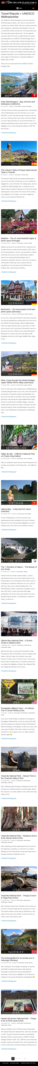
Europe (23, 106)
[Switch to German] (33, 8)
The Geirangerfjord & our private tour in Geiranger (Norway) (17, 959)
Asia (26, 513)
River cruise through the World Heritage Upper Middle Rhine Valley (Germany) (18, 381)
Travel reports (18, 106)
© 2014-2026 (5, 1063)
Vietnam (29, 513)
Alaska (9, 647)
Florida (2, 715)
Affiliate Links (14, 1063)
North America (27, 645)
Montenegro (29, 106)
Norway (30, 962)
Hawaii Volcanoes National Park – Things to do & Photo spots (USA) (18, 1019)
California (10, 782)
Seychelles (29, 458)
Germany (31, 314)
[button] (19, 8)
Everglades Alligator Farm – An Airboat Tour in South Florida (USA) (17, 709)
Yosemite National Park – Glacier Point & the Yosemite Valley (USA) (18, 777)
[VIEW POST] (19, 85)
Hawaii (9, 1025)
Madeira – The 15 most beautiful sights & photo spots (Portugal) (18, 239)
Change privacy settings (28, 1063)
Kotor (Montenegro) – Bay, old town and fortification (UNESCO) (18, 103)
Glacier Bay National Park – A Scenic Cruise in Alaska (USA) (17, 641)
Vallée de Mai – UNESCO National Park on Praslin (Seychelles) (18, 455)
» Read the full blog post (8, 132)
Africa (25, 458)
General (25, 571)
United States (4, 647)
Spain (27, 174)
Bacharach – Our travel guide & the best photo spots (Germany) (18, 310)
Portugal (30, 243)
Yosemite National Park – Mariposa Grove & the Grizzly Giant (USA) (19, 837)
